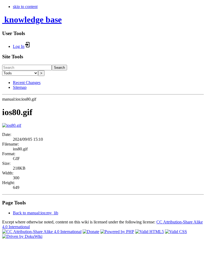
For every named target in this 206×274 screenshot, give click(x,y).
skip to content (25, 6)
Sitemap (20, 87)
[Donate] (91, 231)
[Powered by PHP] (117, 231)
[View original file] (11, 125)
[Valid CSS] (176, 231)
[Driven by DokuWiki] (22, 236)
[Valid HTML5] (149, 231)
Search (59, 68)
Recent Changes (27, 82)
